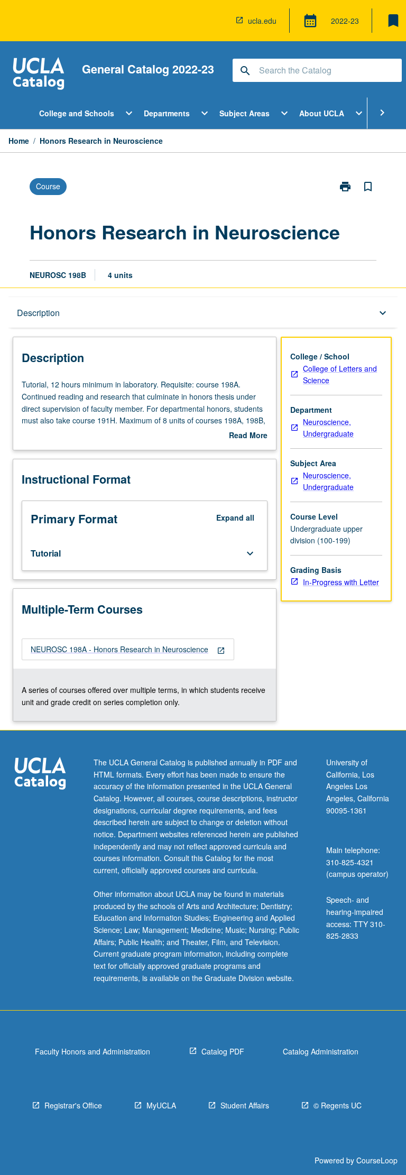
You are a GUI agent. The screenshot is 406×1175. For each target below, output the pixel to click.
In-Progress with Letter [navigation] (341, 582)
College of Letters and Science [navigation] (340, 374)
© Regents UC (337, 1105)
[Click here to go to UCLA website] (40, 774)
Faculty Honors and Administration (92, 1051)
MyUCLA (161, 1105)
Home (18, 140)
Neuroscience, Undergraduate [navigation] (328, 428)
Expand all (235, 517)
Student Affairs (244, 1105)
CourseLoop (377, 1160)
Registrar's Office (73, 1105)
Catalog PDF (222, 1051)
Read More (248, 435)
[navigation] (128, 649)
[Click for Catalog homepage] (38, 75)
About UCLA (321, 113)
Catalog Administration (320, 1051)
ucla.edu (262, 20)
